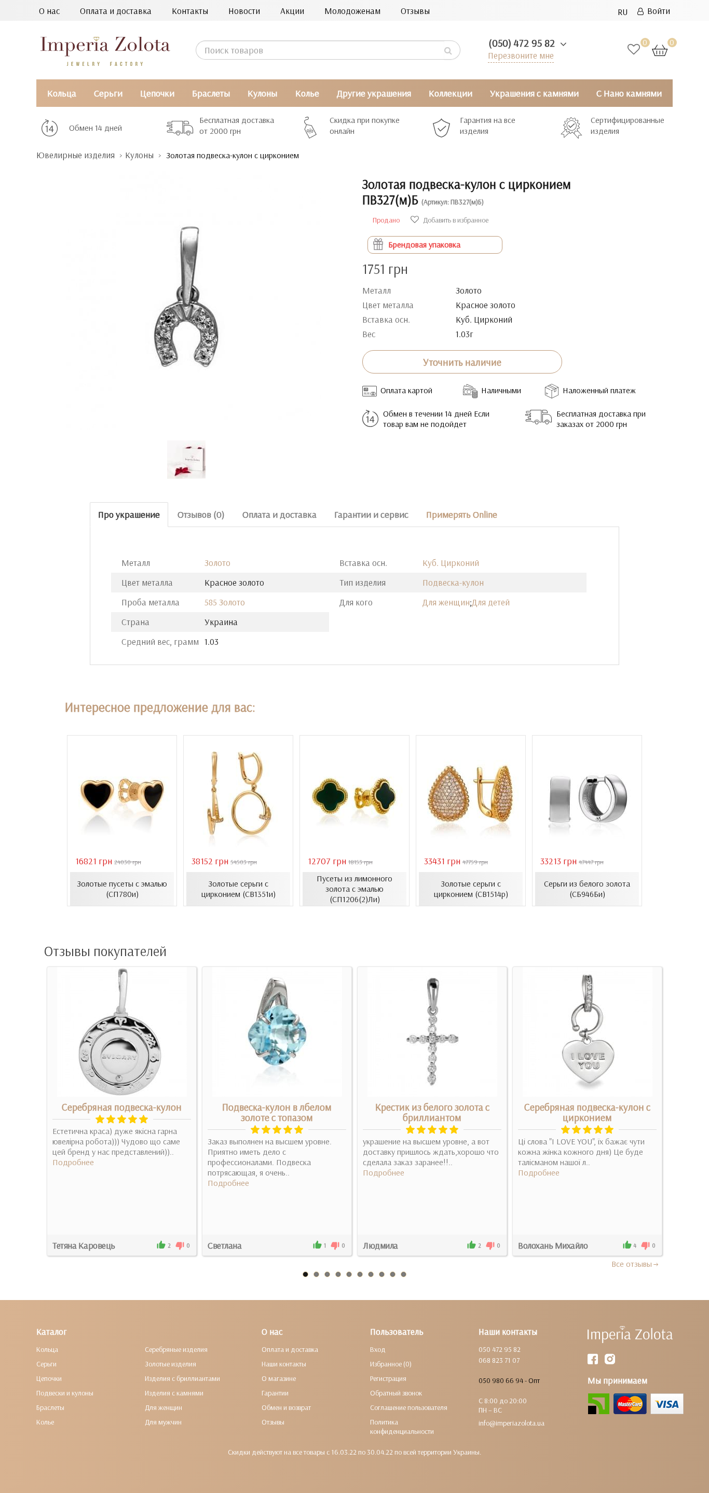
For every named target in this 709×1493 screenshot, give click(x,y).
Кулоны (262, 93)
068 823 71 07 (499, 1360)
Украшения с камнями (534, 93)
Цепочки (157, 93)
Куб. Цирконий (450, 562)
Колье (307, 93)
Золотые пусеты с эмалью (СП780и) (122, 888)
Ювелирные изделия (75, 154)
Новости (244, 10)
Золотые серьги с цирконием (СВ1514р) (471, 888)
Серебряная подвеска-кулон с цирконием (587, 1112)
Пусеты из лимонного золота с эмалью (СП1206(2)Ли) (354, 888)
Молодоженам (352, 10)
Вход (378, 1349)
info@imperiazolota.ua (511, 1423)
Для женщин (446, 602)
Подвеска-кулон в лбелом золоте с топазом (277, 1112)
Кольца (61, 93)
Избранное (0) (391, 1363)
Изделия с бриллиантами (182, 1378)
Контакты (190, 10)
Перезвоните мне (521, 55)
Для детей (491, 602)
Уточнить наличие (462, 362)
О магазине (279, 1378)
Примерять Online (461, 514)
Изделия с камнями (174, 1393)
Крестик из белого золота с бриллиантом (432, 1112)
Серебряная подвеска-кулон (122, 1107)
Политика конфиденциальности (402, 1426)
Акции (292, 10)
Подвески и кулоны (64, 1393)
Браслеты (211, 93)
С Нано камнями (629, 93)
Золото (217, 562)
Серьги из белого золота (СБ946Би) (587, 888)
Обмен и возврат (286, 1407)
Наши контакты (284, 1363)
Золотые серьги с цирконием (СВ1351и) (238, 888)
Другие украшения (374, 93)
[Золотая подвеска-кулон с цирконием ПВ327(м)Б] (191, 295)
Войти (657, 10)
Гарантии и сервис (371, 514)
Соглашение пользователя (408, 1407)
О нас (49, 10)
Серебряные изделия (176, 1349)
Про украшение (129, 514)
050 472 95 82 (500, 1349)
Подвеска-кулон (453, 582)
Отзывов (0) (201, 514)
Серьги (108, 93)
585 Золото (224, 602)
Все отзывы (631, 1264)
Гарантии (275, 1393)
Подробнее (73, 1162)
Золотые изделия (170, 1363)
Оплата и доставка (116, 10)
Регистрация (388, 1378)
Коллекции (450, 93)
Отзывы (415, 10)
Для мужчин (163, 1422)
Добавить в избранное (454, 220)
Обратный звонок (396, 1393)
